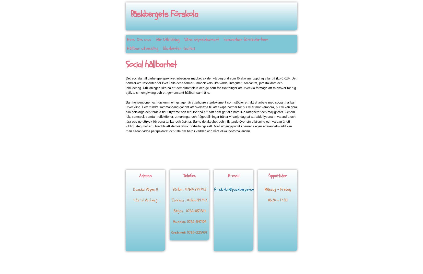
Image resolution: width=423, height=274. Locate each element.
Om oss (144, 40)
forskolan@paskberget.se (234, 189)
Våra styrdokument (201, 40)
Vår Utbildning (167, 40)
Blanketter (172, 48)
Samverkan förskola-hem (246, 40)
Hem (131, 40)
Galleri (189, 48)
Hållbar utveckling (142, 48)
